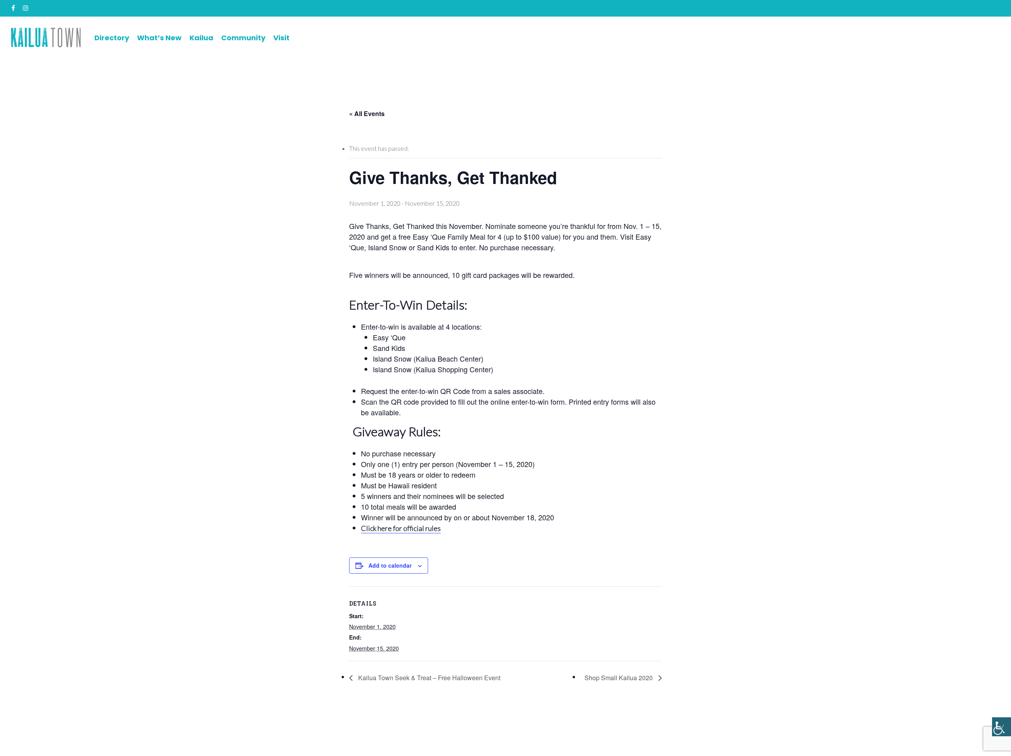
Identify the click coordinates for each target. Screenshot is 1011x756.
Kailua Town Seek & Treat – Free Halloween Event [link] (428, 677)
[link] (1001, 726)
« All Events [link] (367, 113)
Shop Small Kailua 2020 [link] (619, 677)
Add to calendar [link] (390, 565)
